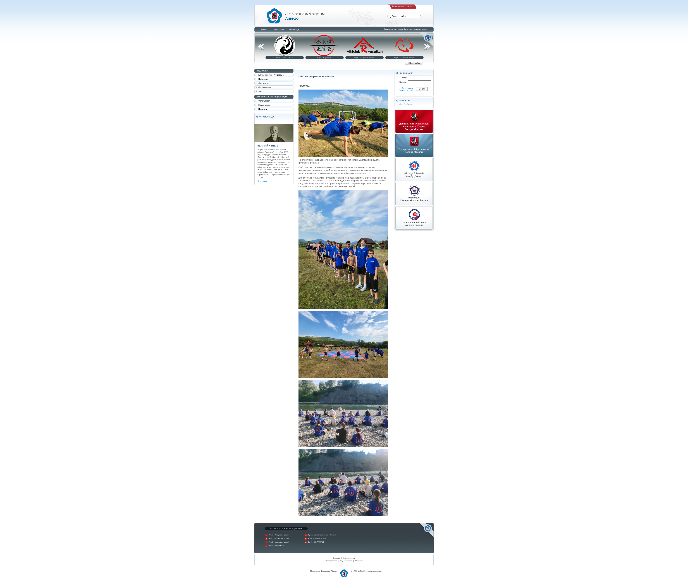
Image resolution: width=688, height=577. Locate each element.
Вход (409, 6)
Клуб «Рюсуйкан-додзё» (363, 58)
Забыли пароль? (406, 90)
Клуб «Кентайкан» (277, 545)
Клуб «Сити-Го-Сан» (283, 58)
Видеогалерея (346, 561)
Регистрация (398, 6)
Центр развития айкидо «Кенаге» (322, 535)
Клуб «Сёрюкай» (323, 58)
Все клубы (414, 63)
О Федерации (349, 558)
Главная (336, 558)
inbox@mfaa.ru (405, 104)
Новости (359, 561)
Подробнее (262, 181)
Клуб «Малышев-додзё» (279, 538)
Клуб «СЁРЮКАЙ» (316, 542)
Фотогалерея (331, 561)
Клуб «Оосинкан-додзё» (403, 58)
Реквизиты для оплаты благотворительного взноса (405, 29)
